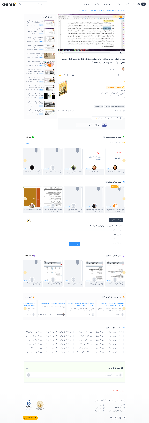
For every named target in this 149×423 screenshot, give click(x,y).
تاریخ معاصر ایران (83, 11)
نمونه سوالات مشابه (114, 182)
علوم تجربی (93, 11)
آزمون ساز (100, 405)
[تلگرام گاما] (124, 418)
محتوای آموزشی (120, 11)
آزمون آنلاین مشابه (114, 255)
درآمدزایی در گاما (98, 411)
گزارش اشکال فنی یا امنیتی (115, 411)
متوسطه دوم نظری (109, 11)
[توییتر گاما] (111, 418)
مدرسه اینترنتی (98, 408)
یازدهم (100, 11)
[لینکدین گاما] (115, 418)
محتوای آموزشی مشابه (113, 137)
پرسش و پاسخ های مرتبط (112, 297)
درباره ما (120, 405)
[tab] (122, 81)
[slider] (63, 52)
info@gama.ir (118, 408)
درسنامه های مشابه (114, 327)
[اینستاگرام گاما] (120, 418)
